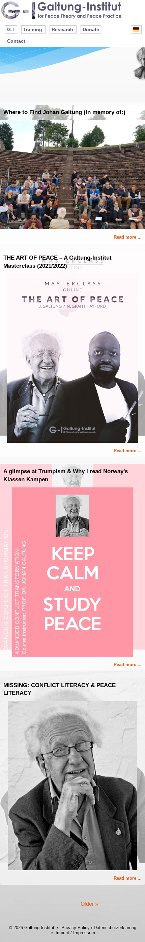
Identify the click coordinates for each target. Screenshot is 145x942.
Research (62, 29)
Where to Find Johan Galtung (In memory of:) (64, 112)
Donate (91, 29)
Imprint (62, 932)
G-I (10, 29)
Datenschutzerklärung (115, 927)
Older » (89, 904)
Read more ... (128, 237)
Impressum (84, 932)
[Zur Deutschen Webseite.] (136, 29)
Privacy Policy (75, 927)
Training (32, 29)
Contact (16, 41)
